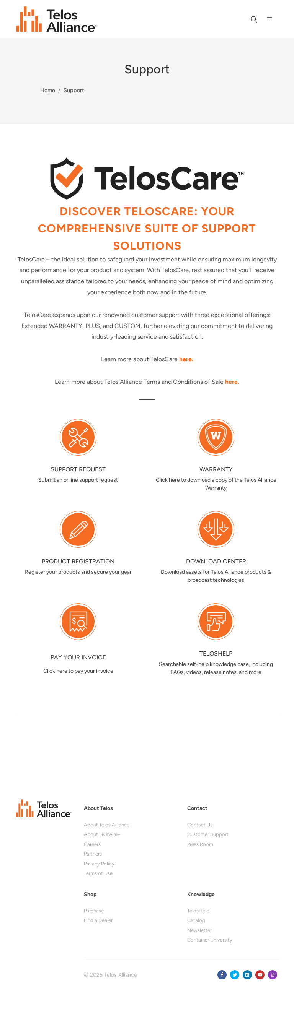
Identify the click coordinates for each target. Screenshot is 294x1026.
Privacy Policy (99, 864)
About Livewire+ (102, 834)
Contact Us (199, 825)
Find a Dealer (98, 920)
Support (74, 90)
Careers (92, 844)
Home (47, 90)
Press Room (200, 844)
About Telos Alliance (106, 825)
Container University (209, 940)
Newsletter (199, 930)
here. (186, 359)
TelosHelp (198, 911)
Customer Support (208, 834)
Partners (93, 854)
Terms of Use (98, 873)
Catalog (196, 920)
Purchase (94, 911)
